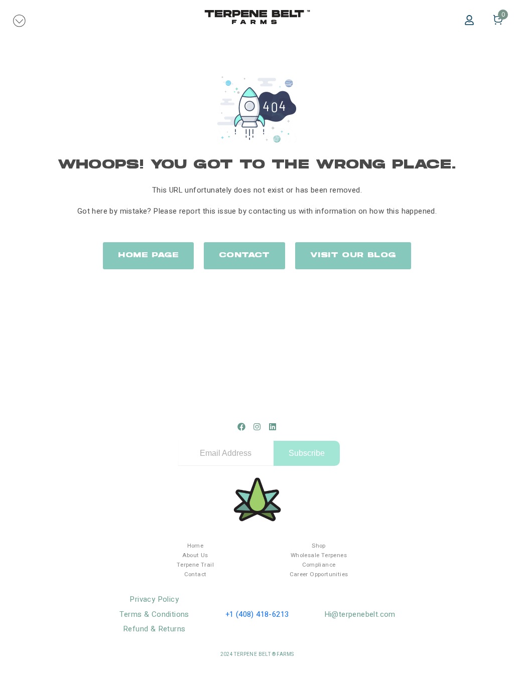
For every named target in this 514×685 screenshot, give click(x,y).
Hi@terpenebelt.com (360, 614)
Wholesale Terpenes (319, 555)
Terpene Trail (195, 565)
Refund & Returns (154, 628)
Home (195, 546)
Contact (195, 574)
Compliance (319, 565)
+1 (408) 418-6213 (257, 614)
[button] (19, 20)
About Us (195, 555)
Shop (319, 546)
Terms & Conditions (154, 614)
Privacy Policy (154, 599)
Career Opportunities (319, 574)
